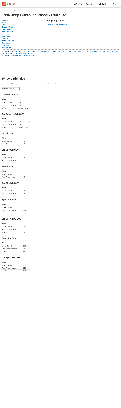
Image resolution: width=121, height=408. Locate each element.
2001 (66, 51)
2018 (45, 51)
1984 (20, 53)
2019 (41, 51)
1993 (99, 51)
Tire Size (5, 38)
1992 (103, 51)
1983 (24, 53)
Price (4, 22)
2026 (20, 51)
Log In (116, 4)
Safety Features (7, 31)
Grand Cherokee (29, 55)
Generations (6, 43)
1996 (87, 51)
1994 (95, 51)
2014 (62, 51)
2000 (70, 51)
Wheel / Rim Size (8, 41)
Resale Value (6, 47)
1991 (108, 51)
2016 (54, 51)
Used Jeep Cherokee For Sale (57, 25)
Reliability (5, 45)
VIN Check (102, 4)
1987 (7, 53)
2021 (33, 51)
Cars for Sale (77, 4)
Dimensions (6, 36)
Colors (4, 34)
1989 (116, 51)
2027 (16, 51)
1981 (32, 53)
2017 (49, 51)
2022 (29, 51)
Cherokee (19, 55)
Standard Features (8, 27)
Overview (5, 20)
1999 (74, 51)
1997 (83, 51)
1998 (79, 51)
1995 (91, 51)
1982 (28, 53)
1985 (15, 53)
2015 (58, 51)
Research (89, 4)
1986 (11, 53)
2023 (24, 51)
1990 (112, 51)
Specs (4, 25)
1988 (3, 53)
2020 (37, 51)
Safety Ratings (7, 29)
